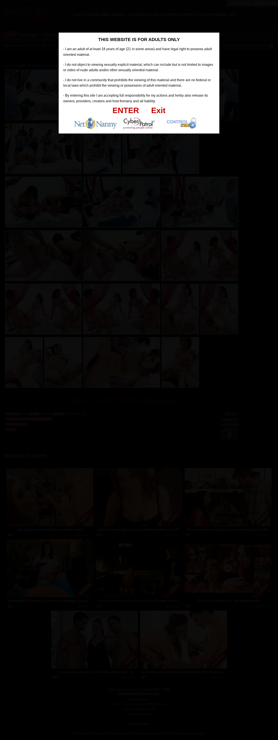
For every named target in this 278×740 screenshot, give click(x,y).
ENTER (126, 110)
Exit (158, 110)
